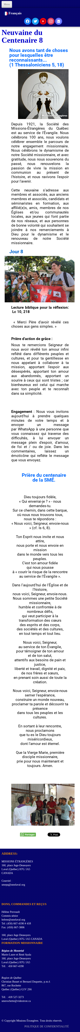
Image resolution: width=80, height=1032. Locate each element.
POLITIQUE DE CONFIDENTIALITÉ (47, 1026)
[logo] (3, 844)
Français (16, 13)
